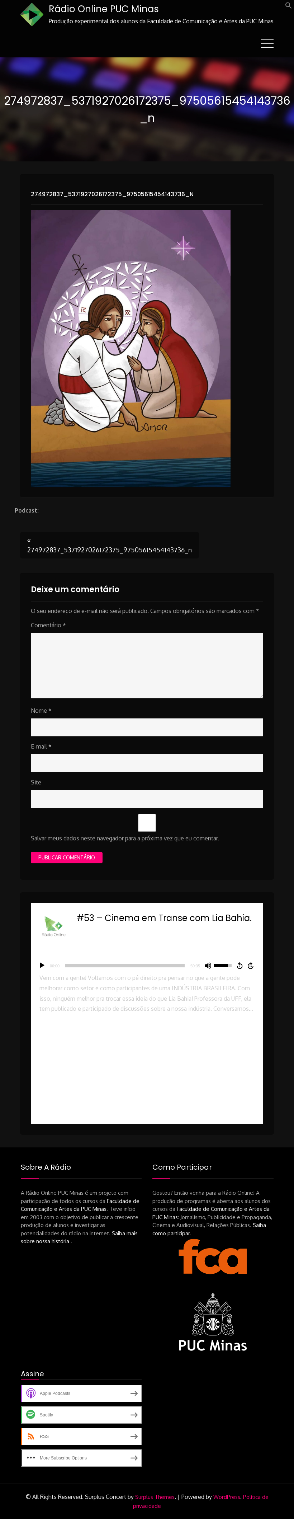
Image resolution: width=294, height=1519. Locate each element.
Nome (41, 710)
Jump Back (239, 965)
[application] (147, 965)
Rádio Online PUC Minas (104, 9)
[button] (288, 6)
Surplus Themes (155, 1497)
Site (36, 782)
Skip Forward (251, 965)
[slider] (125, 965)
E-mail (41, 746)
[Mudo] (208, 965)
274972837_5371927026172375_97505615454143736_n (112, 194)
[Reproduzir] (42, 965)
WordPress (226, 1497)
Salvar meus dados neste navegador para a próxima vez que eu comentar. (125, 838)
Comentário (48, 625)
